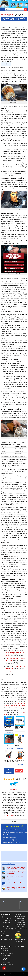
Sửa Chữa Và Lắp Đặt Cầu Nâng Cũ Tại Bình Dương (15, 872)
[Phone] (13, 821)
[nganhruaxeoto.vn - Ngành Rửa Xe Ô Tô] (9, 4)
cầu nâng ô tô (6, 948)
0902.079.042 (12, 837)
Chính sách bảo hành (22, 928)
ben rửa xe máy (6, 955)
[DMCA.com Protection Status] (18, 935)
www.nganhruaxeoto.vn (14, 842)
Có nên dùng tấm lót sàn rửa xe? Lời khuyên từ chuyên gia (16, 888)
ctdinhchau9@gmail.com (12, 929)
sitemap (19, 931)
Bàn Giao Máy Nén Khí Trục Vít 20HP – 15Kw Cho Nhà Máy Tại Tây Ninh (16, 868)
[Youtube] (15, 821)
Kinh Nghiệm (10, 14)
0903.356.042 (10, 815)
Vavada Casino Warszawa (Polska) (15, 882)
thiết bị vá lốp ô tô (7, 962)
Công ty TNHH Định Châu (21, 974)
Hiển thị (8, 64)
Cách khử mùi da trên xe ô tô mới (14, 672)
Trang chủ (3, 14)
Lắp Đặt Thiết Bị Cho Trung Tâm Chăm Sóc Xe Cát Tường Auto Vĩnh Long (15, 878)
